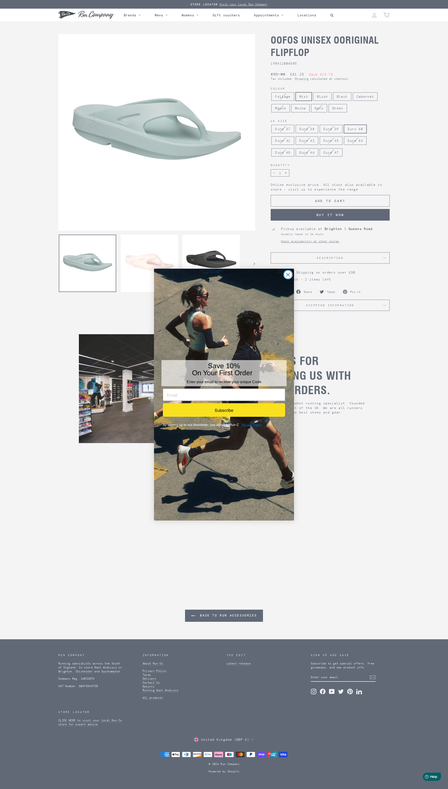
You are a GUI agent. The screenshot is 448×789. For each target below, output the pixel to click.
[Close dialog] (288, 275)
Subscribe (224, 410)
